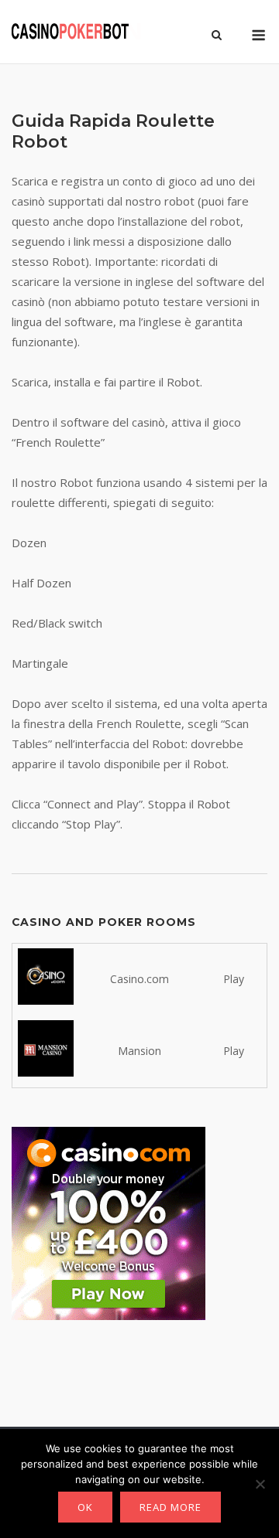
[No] (259, 1484)
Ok (85, 1507)
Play (233, 978)
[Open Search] (216, 36)
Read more (171, 1507)
